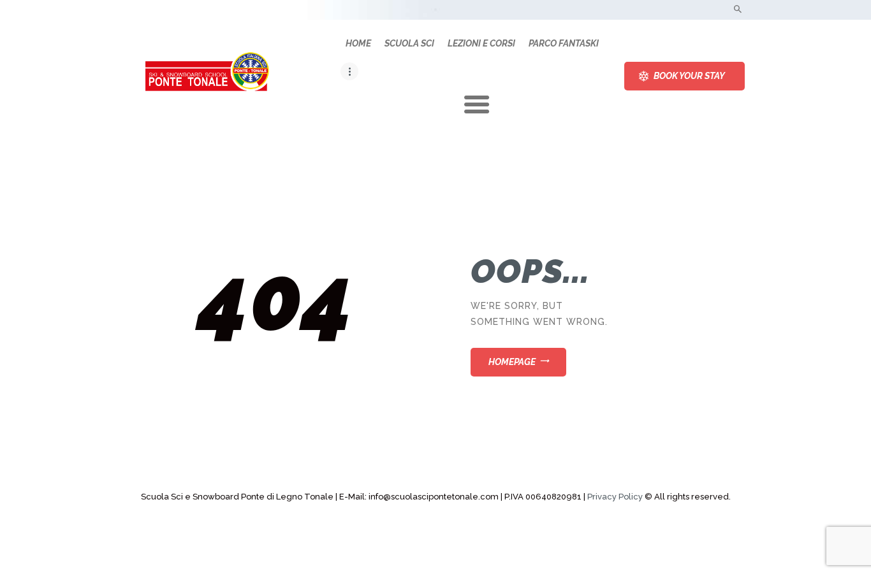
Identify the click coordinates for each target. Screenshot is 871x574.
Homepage (512, 362)
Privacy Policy (615, 496)
